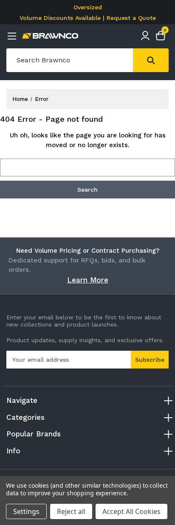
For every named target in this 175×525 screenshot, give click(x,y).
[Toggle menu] (11, 35)
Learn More (87, 280)
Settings (26, 511)
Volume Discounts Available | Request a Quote (88, 17)
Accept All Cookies (131, 511)
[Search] (151, 60)
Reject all (71, 511)
